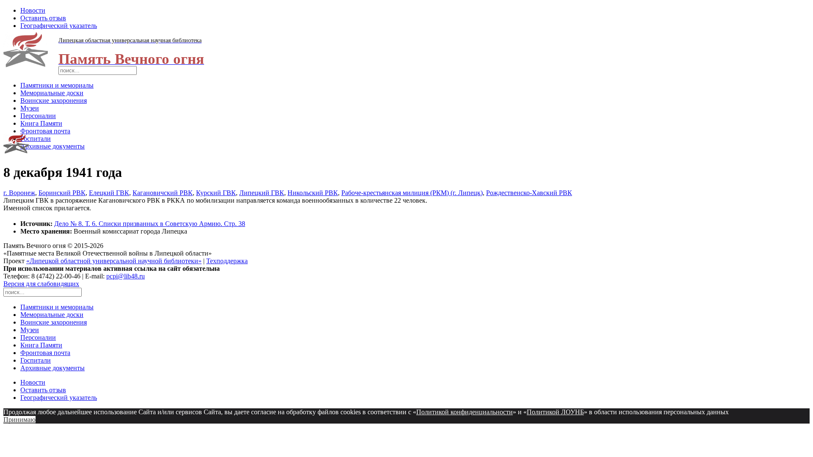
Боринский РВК (62, 192)
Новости (32, 10)
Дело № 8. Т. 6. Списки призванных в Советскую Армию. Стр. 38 (149, 223)
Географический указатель (58, 25)
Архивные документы (52, 146)
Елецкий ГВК (109, 192)
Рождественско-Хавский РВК (529, 192)
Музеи (29, 108)
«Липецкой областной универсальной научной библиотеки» (114, 260)
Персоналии (38, 115)
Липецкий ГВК (261, 192)
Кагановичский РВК (163, 192)
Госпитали (35, 138)
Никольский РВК (313, 192)
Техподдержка (227, 260)
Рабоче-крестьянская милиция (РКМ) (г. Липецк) (412, 192)
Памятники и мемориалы (57, 85)
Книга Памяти (41, 123)
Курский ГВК (216, 192)
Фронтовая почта (45, 131)
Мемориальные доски (51, 92)
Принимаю (19, 419)
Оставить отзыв (43, 18)
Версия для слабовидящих (41, 283)
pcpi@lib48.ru (125, 276)
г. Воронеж (19, 192)
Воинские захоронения (53, 100)
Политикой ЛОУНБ (555, 412)
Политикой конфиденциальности (464, 412)
